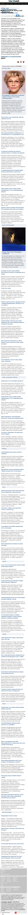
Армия (19, 3)
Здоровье (15, 3)
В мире (2, 872)
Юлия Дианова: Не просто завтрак (9, 815)
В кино (8, 877)
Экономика (3, 878)
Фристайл (9, 891)
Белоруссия (16, 889)
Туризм (4, 634)
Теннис (2, 891)
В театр (2, 881)
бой (16, 13)
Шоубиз (4, 448)
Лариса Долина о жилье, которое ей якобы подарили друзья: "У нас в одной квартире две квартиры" (12, 190)
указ (7, 8)
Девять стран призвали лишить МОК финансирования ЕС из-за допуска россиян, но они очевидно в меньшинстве (13, 743)
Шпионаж (22, 3)
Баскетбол (9, 888)
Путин (3, 8)
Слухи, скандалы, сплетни (9, 377)
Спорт (4, 703)
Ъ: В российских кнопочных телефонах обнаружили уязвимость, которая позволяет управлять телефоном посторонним (11, 616)
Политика (3, 877)
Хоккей (2, 889)
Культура (3, 880)
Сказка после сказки (6, 288)
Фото (2, 873)
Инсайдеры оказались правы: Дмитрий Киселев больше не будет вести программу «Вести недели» (13, 272)
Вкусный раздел (6, 812)
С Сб (19, 16)
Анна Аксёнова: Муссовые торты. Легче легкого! (12, 843)
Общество (15, 877)
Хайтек (4, 561)
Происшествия (4, 882)
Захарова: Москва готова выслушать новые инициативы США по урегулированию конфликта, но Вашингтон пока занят (12, 322)
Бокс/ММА (3, 892)
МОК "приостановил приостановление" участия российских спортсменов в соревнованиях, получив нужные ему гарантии (12, 796)
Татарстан (15, 888)
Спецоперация (2, 3)
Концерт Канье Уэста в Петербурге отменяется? (12, 380)
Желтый (9, 880)
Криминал (15, 878)
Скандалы (7, 3)
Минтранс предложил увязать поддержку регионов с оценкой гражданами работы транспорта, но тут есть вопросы (13, 303)
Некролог (26, 3)
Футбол (2, 888)
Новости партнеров (5, 874)
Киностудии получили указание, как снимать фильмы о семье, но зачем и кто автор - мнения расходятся (12, 342)
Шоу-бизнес (11, 3)
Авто (2, 884)
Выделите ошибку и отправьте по (11, 66)
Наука (3, 487)
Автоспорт (9, 889)
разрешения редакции (14, 905)
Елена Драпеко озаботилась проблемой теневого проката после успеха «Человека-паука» (13, 97)
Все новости (3, 870)
